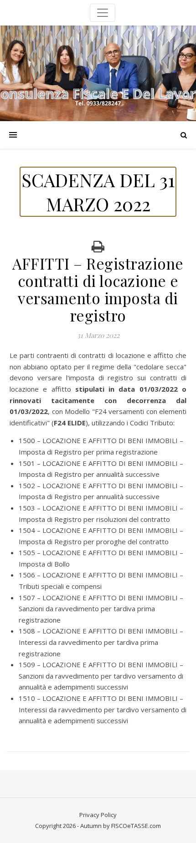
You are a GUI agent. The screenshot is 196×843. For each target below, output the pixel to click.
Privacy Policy (98, 815)
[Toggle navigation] (102, 13)
